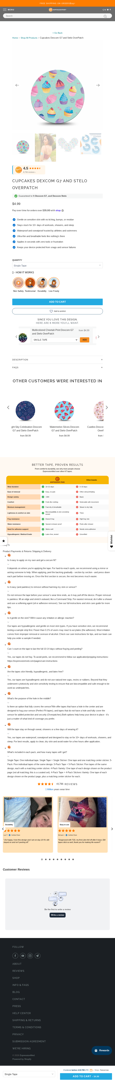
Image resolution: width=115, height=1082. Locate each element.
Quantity (17, 260)
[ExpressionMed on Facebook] (15, 956)
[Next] (98, 85)
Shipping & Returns (26, 1020)
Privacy (18, 1034)
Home (15, 38)
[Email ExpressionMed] (38, 956)
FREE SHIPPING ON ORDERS (57, 3)
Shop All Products (29, 38)
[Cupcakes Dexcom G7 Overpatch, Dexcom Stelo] (57, 85)
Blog (16, 992)
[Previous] (17, 85)
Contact (18, 999)
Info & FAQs (20, 985)
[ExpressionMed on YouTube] (23, 956)
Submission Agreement (29, 1041)
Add (39, 340)
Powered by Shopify (21, 1059)
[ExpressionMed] (57, 9)
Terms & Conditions (26, 1027)
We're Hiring (21, 1048)
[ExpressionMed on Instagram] (30, 956)
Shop (16, 978)
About (17, 963)
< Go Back (57, 33)
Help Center (21, 1013)
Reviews (18, 971)
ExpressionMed (27, 1055)
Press (16, 1006)
